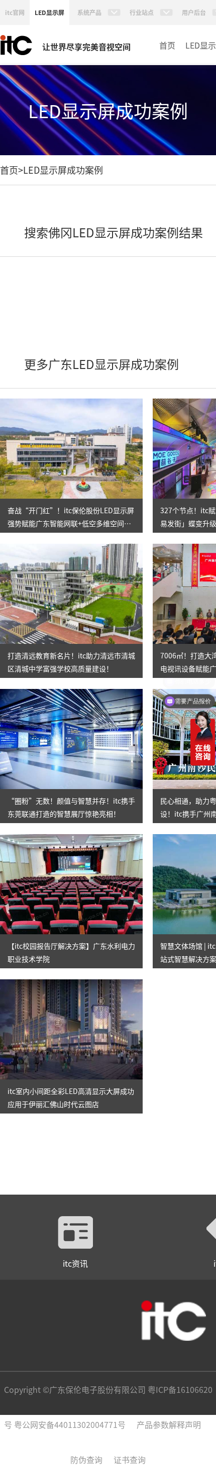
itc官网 (15, 12)
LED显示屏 (49, 12)
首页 (167, 45)
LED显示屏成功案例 (63, 169)
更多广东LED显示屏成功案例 (101, 364)
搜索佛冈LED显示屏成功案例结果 (113, 232)
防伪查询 (86, 1459)
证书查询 (130, 1459)
